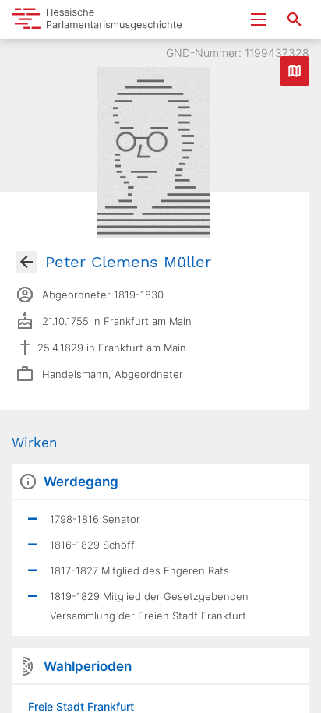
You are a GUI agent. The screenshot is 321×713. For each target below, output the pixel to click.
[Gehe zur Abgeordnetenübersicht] (26, 262)
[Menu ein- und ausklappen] (258, 19)
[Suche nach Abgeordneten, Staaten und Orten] (294, 19)
